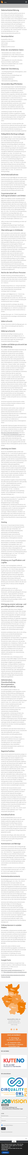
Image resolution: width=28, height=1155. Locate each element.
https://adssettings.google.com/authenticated (15, 972)
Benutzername (4, 1115)
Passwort (3, 1120)
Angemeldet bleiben (8, 1125)
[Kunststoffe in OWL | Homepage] (5, 2)
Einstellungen (4, 1149)
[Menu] (26, 2)
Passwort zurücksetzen (6, 1132)
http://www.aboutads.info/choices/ (10, 432)
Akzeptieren (5, 1152)
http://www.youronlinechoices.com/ (13, 434)
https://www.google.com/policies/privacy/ (11, 970)
